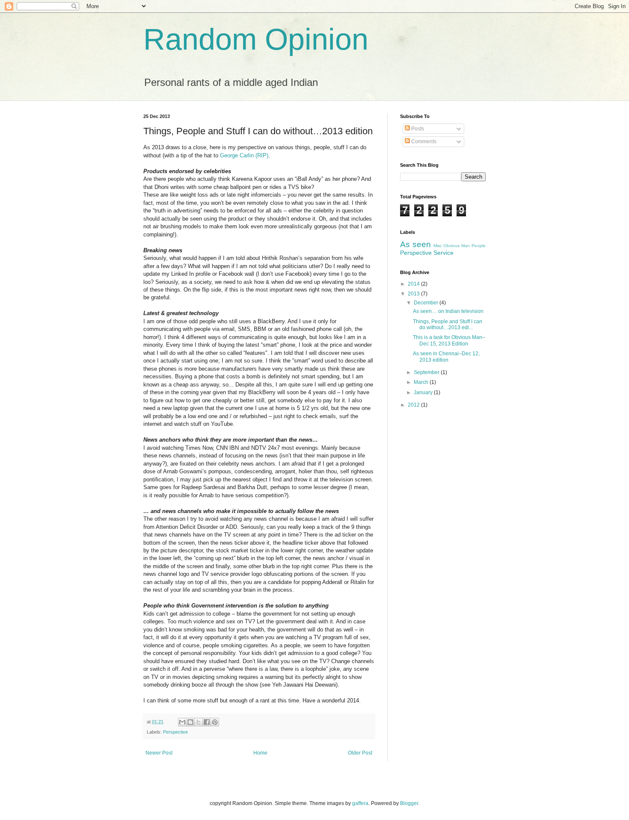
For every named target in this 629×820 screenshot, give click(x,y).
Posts (417, 129)
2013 (414, 294)
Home (260, 753)
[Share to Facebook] (206, 722)
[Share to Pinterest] (215, 722)
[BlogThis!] (190, 722)
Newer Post (158, 753)
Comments (423, 142)
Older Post (360, 753)
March (422, 382)
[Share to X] (198, 722)
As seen (415, 244)
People (479, 245)
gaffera (360, 803)
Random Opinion (255, 39)
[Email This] (182, 722)
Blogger (409, 803)
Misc (437, 245)
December (426, 303)
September (427, 372)
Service (443, 252)
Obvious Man (456, 245)
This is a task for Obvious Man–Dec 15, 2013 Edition (449, 340)
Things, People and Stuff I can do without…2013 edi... (447, 324)
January (424, 392)
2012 (414, 405)
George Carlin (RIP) (244, 155)
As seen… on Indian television (448, 311)
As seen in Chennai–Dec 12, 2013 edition (446, 357)
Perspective (175, 731)
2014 (414, 284)
